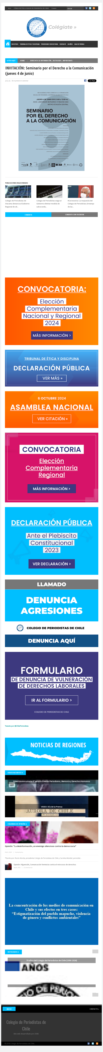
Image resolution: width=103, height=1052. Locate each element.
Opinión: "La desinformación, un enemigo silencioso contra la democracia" (40, 846)
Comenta (28, 215)
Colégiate (63, 44)
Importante (67, 60)
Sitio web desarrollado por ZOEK (26, 1034)
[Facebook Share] (85, 81)
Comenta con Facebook (74, 214)
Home (8, 44)
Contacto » (94, 1009)
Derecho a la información (41, 60)
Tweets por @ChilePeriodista (16, 726)
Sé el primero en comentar (20, 81)
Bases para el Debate (13, 51)
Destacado (57, 60)
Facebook (88, 1043)
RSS (97, 1043)
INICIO (9, 1009)
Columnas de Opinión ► (17, 824)
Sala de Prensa (79, 44)
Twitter (93, 1043)
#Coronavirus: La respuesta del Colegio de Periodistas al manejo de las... (81, 203)
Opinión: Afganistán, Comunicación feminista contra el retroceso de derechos (45, 864)
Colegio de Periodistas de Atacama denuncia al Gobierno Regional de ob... (17, 203)
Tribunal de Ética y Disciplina (30, 44)
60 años (70, 44)
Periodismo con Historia (49, 44)
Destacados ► (13, 952)
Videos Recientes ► (15, 772)
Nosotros (15, 44)
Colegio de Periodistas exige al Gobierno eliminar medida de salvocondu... (48, 203)
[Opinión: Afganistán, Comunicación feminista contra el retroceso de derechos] (8, 866)
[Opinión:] (51, 832)
